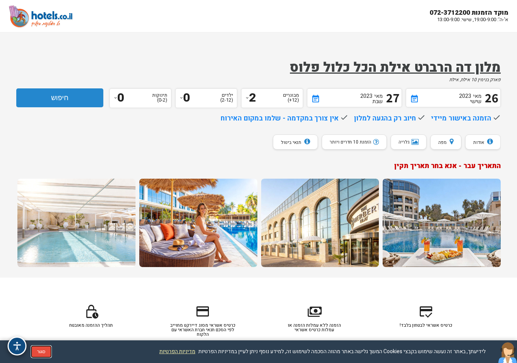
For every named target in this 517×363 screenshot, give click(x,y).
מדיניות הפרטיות (177, 351)
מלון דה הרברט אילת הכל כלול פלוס (395, 67)
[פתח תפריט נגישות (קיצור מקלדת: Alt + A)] (17, 346)
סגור (41, 351)
